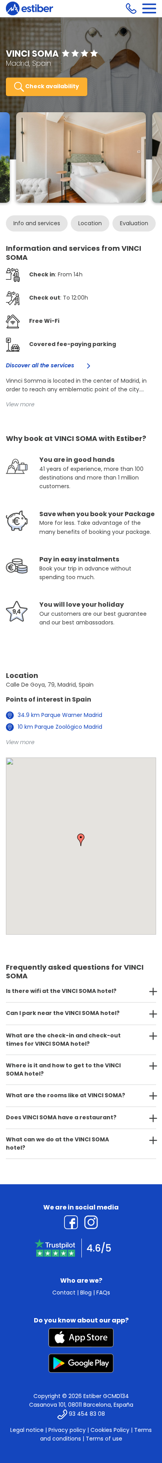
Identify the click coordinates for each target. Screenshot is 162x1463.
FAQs (103, 1292)
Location (90, 223)
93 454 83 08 (87, 1414)
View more (20, 404)
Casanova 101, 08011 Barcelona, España (81, 1405)
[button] (81, 839)
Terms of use (104, 1439)
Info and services (36, 223)
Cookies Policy (109, 1430)
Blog (86, 1292)
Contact (63, 1292)
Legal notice (27, 1430)
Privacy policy (67, 1430)
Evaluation (134, 223)
